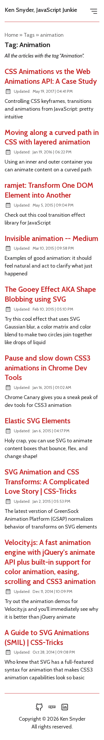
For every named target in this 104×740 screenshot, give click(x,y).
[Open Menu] (93, 11)
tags (29, 35)
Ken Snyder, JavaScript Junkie (41, 9)
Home (11, 35)
